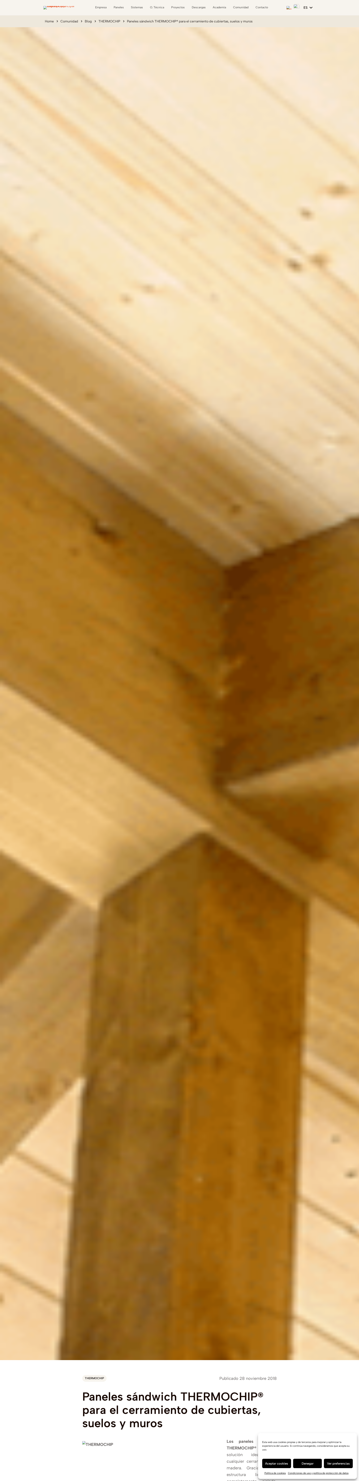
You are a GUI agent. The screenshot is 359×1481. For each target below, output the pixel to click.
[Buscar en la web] (288, 7)
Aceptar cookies (276, 1463)
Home (49, 21)
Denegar (308, 1463)
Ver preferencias (338, 1463)
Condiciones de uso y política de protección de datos (318, 1473)
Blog (88, 21)
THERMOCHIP (109, 21)
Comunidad (69, 21)
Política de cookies (275, 1473)
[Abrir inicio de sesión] (296, 7)
